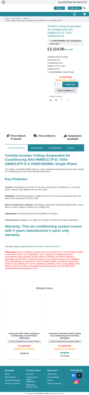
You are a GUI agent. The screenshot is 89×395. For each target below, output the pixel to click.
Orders (50, 380)
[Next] (81, 325)
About (7, 374)
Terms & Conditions (12, 383)
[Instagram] (76, 381)
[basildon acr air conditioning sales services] (12, 8)
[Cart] (84, 14)
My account (51, 374)
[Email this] (50, 100)
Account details (53, 377)
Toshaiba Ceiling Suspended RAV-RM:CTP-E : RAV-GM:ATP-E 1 (33, 246)
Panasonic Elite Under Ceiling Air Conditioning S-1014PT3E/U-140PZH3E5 (24, 335)
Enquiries (30, 374)
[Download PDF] (21, 278)
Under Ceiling (16, 18)
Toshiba (25, 18)
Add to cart (70, 84)
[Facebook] (73, 375)
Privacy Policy (10, 377)
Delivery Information (12, 380)
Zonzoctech (60, 393)
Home (7, 18)
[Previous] (7, 325)
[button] (3, 2)
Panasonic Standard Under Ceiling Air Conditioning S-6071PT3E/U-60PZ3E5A (65, 335)
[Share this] (56, 100)
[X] (79, 375)
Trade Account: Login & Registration (32, 379)
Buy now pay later (54, 383)
